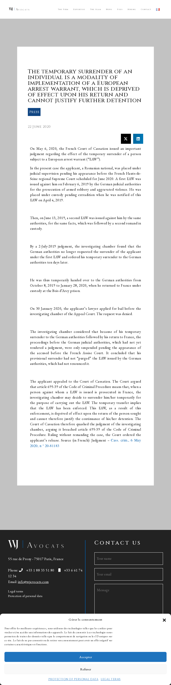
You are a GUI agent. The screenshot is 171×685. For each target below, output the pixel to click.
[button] (164, 619)
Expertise (79, 9)
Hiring (132, 9)
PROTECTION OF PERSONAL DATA (73, 679)
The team (95, 9)
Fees (120, 9)
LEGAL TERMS (111, 679)
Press (34, 112)
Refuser (85, 669)
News (109, 9)
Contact (146, 9)
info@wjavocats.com (33, 581)
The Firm (63, 9)
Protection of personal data (25, 596)
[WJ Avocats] (19, 9)
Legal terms (15, 591)
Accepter (85, 657)
